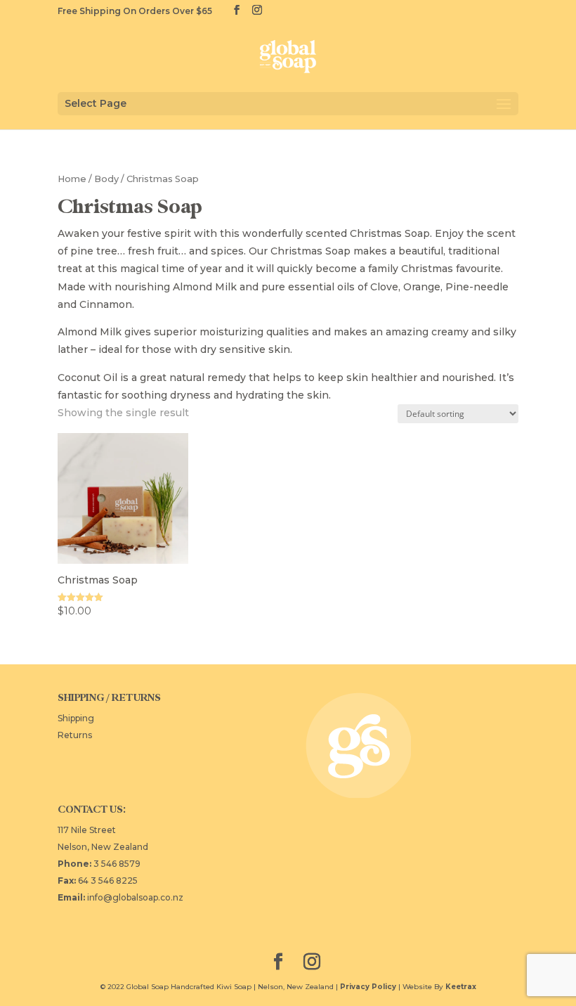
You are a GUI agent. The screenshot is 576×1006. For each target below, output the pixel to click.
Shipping (76, 718)
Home (72, 179)
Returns (75, 735)
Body (106, 179)
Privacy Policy (368, 986)
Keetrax (460, 986)
